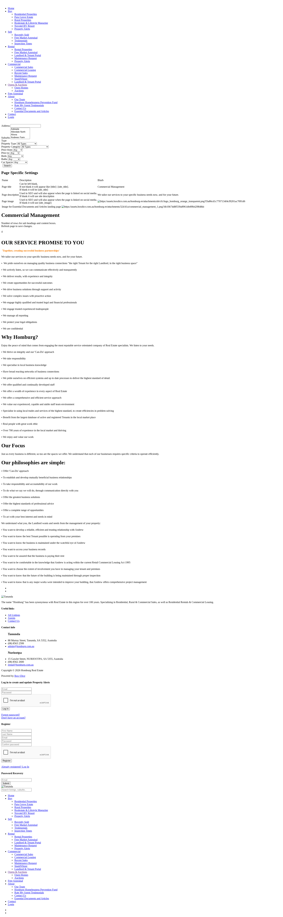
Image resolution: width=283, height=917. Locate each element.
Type (4, 140)
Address (5, 125)
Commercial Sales (23, 67)
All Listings (14, 615)
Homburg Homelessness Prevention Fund (35, 102)
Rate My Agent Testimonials (29, 105)
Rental (11, 46)
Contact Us (20, 108)
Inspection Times (23, 43)
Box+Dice (19, 675)
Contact (12, 114)
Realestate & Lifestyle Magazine (31, 23)
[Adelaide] (20, 129)
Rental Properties (23, 49)
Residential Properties (25, 14)
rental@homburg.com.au (21, 664)
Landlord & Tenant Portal (27, 55)
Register (6, 760)
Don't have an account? (13, 717)
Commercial (14, 64)
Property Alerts (22, 28)
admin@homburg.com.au (21, 646)
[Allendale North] (20, 132)
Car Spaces (7, 162)
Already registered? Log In (15, 766)
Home (11, 8)
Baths (4, 159)
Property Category (10, 146)
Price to (5, 152)
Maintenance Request (25, 58)
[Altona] (20, 134)
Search (7, 165)
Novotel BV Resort (24, 26)
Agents (11, 618)
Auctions (19, 90)
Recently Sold (21, 34)
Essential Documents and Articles (31, 111)
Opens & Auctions (17, 84)
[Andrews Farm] (20, 137)
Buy (10, 11)
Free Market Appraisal (26, 37)
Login (11, 117)
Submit (6, 783)
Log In (6, 708)
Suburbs (5, 137)
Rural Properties (22, 20)
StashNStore (20, 78)
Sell (10, 31)
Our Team (19, 99)
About (11, 96)
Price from (6, 149)
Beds (4, 156)
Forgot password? (10, 714)
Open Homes (21, 87)
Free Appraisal (15, 93)
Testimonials (20, 40)
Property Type (8, 143)
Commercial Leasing (25, 70)
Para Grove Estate (23, 17)
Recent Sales (21, 73)
